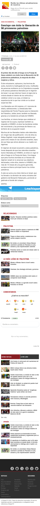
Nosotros (30, 481)
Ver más (4, 417)
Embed (16, 64)
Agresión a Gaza (7, 198)
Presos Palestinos (20, 198)
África (3, 485)
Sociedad (17, 479)
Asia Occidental (6, 481)
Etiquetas (4, 196)
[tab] (10, 356)
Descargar (5, 59)
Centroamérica (5, 496)
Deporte (16, 485)
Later (22, 14)
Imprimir (7, 64)
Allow (33, 14)
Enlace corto (5, 203)
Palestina (22, 22)
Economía (17, 481)
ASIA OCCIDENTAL (8, 22)
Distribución (31, 479)
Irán (2, 479)
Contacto (30, 483)
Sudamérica (5, 494)
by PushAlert (6, 16)
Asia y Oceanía (5, 483)
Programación (32, 485)
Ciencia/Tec (18, 483)
